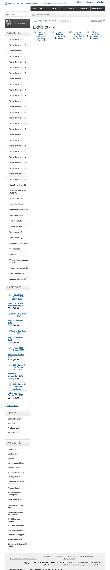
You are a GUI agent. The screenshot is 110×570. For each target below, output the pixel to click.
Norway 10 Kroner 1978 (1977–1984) (16, 304)
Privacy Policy (14, 477)
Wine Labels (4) (15, 232)
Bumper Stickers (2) (17, 279)
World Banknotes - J (17, 90)
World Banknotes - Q (17, 129)
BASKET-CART (37, 9)
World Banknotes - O (17, 118)
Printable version (96, 21)
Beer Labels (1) (15, 238)
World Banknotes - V (17, 157)
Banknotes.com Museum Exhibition (23, 559)
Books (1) (13, 255)
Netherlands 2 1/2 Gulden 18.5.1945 (15, 375)
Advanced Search (43, 14)
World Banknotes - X (17, 168)
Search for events (15, 419)
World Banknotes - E (17, 62)
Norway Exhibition (94, 36)
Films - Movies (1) (16, 274)
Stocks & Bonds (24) (17, 227)
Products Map (13, 428)
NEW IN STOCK (98, 9)
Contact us (12, 454)
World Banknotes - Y (17, 174)
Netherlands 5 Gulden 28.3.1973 (15, 394)
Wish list (100, 2)
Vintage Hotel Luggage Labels (18, 261)
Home (35, 21)
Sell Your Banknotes (16, 526)
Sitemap (11, 424)
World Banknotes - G (17, 73)
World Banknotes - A (17, 40)
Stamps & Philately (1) (18, 243)
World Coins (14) (16, 199)
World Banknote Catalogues (14, 494)
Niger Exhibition (59, 36)
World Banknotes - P (17, 124)
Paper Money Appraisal (17, 535)
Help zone (12, 449)
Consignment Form (15, 530)
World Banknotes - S (17, 140)
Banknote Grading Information (15, 513)
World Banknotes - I (17, 84)
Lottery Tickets (15, 221)
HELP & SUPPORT (68, 9)
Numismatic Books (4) (18, 210)
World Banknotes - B (17, 45)
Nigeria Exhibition (77, 36)
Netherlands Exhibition (41, 37)
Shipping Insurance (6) (18, 268)
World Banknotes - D (17, 56)
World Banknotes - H (17, 79)
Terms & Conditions (16, 472)
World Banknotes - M (17, 107)
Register (90, 2)
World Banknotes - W (17, 163)
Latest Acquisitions (16, 463)
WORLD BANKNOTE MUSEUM (50, 21)
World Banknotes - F (17, 68)
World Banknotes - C (17, 51)
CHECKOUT (52, 9)
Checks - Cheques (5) (18, 215)
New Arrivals (13, 433)
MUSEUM (83, 9)
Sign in (79, 2)
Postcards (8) (14, 249)
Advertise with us (15, 539)
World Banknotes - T (17, 146)
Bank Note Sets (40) (17, 185)
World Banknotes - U (17, 151)
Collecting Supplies (17, 204)
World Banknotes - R (17, 135)
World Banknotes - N (17, 112)
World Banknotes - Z (17, 179)
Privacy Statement (15, 488)
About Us (11, 459)
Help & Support (14, 468)
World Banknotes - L (17, 101)
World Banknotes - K (17, 96)
